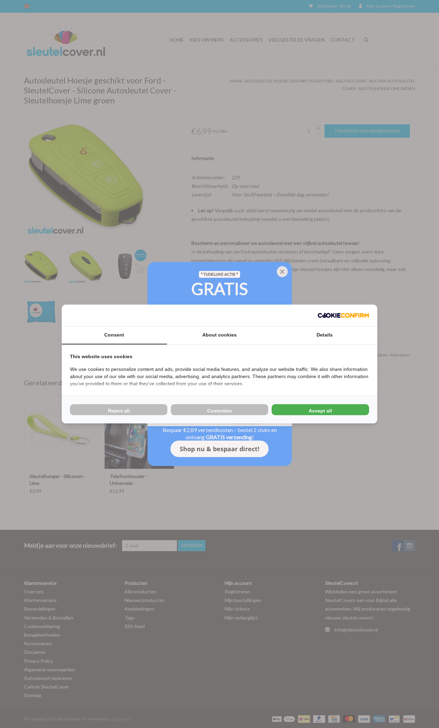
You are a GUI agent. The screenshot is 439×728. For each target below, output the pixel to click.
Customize (219, 410)
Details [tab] (325, 335)
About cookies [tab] (219, 335)
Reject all (119, 410)
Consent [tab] (114, 335)
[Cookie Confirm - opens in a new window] (343, 315)
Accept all (320, 410)
